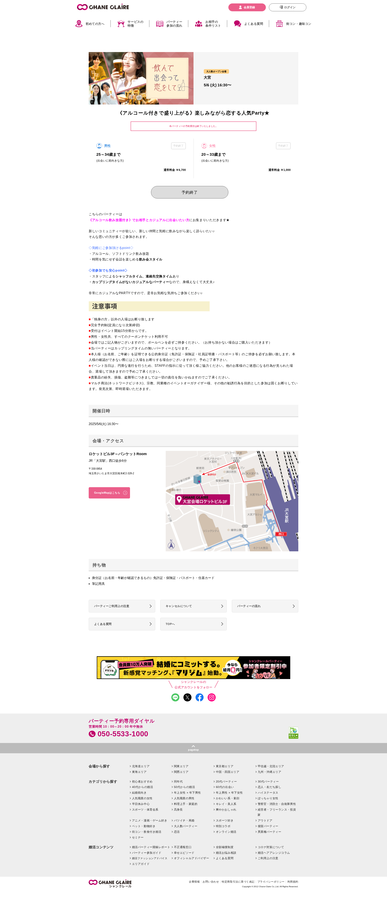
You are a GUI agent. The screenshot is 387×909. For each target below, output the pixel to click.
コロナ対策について (271, 847)
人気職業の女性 (142, 798)
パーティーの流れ (249, 606)
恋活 (177, 831)
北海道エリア (141, 766)
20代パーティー (226, 781)
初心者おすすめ (142, 781)
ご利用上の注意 (268, 858)
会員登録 (249, 7)
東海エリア (139, 771)
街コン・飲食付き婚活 (146, 831)
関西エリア (181, 771)
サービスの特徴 (135, 23)
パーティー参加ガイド (146, 852)
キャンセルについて (179, 606)
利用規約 (292, 881)
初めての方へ (95, 23)
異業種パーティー (269, 831)
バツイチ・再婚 (184, 820)
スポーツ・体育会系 (145, 809)
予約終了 (190, 192)
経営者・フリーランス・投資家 (277, 812)
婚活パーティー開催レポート (151, 847)
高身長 (178, 809)
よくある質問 (253, 23)
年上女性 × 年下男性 (187, 792)
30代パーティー (268, 781)
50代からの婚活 (184, 787)
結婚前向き (139, 792)
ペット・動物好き (144, 826)
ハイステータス (268, 792)
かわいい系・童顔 (227, 798)
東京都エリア (224, 766)
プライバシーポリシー (271, 881)
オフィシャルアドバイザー (191, 858)
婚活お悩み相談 (226, 852)
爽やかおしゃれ (226, 809)
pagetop (193, 749)
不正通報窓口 (182, 847)
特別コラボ (223, 826)
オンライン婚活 (226, 831)
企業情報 (194, 881)
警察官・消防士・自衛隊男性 (277, 804)
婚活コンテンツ (101, 847)
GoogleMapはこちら (107, 492)
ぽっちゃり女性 (268, 798)
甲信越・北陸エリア (271, 766)
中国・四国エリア (227, 771)
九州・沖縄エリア (269, 771)
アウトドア (265, 820)
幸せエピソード (184, 852)
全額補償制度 (224, 847)
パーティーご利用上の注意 (111, 606)
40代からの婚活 (142, 787)
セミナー (138, 837)
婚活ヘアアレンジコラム (274, 852)
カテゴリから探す (103, 782)
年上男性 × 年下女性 (229, 792)
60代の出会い (225, 787)
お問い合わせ (211, 881)
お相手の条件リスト (213, 23)
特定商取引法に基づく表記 (238, 881)
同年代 (178, 781)
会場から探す (99, 766)
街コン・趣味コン (298, 23)
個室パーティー (268, 826)
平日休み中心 (141, 804)
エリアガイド (141, 863)
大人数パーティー (186, 826)
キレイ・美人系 (226, 804)
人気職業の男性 (184, 798)
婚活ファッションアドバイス (149, 858)
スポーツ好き (224, 820)
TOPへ (170, 624)
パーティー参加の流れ (174, 23)
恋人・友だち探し (269, 787)
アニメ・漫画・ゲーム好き (149, 820)
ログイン (289, 7)
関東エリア (181, 766)
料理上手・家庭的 (186, 804)
